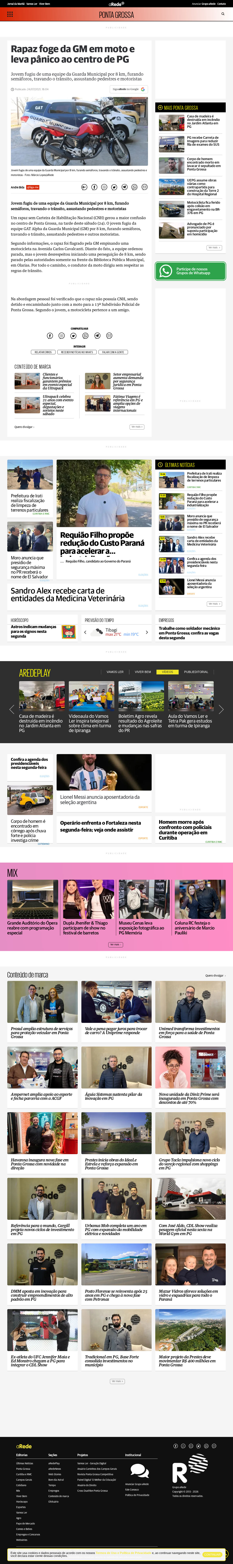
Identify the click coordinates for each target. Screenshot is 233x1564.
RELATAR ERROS (43, 352)
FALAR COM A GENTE (113, 352)
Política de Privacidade (137, 1495)
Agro (18, 1518)
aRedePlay (54, 1463)
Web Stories (54, 1474)
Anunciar (204, 4)
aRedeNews (54, 1469)
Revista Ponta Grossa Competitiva (95, 1474)
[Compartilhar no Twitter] (114, 187)
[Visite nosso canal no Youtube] (191, 1446)
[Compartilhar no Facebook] (94, 187)
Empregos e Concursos (28, 1534)
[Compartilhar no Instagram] (104, 187)
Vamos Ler (21, 1512)
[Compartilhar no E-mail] (144, 187)
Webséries (21, 1540)
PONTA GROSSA (116, 14)
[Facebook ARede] (176, 1446)
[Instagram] (183, 1446)
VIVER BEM (143, 672)
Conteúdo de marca (58, 1496)
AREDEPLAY (35, 672)
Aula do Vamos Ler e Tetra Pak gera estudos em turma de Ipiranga (190, 721)
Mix (18, 1491)
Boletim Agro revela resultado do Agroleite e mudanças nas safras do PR (140, 723)
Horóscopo (21, 1502)
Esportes (21, 1507)
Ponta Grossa (23, 1469)
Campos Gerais (24, 1480)
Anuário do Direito (86, 1485)
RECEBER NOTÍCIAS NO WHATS (77, 352)
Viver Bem (21, 1496)
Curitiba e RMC (24, 1474)
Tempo (52, 1485)
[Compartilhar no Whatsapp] (134, 187)
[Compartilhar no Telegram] (124, 187)
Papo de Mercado (25, 1523)
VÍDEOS (167, 672)
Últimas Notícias (24, 1463)
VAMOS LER (115, 672)
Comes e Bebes (24, 1529)
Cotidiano (21, 1485)
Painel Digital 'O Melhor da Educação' (96, 1480)
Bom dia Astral (56, 1480)
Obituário (53, 1502)
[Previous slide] (85, 632)
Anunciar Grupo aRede (137, 1484)
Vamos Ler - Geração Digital (91, 1463)
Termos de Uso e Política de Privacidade (123, 1553)
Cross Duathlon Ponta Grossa (92, 1491)
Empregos (53, 1491)
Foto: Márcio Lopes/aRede (39, 175)
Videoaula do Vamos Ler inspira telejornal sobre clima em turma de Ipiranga (90, 723)
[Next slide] (147, 632)
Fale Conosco (132, 1490)
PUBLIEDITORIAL (196, 672)
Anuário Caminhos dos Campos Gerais (97, 1469)
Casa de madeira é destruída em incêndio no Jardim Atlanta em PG (41, 723)
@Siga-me (32, 187)
